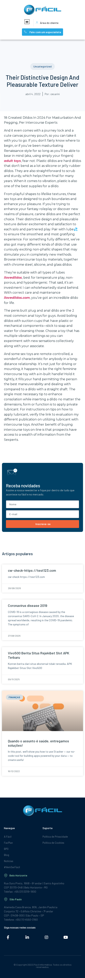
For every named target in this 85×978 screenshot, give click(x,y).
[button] (27, 21)
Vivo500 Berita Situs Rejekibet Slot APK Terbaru (38, 655)
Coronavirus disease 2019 (27, 605)
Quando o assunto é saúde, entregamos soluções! (38, 743)
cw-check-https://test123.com (32, 570)
